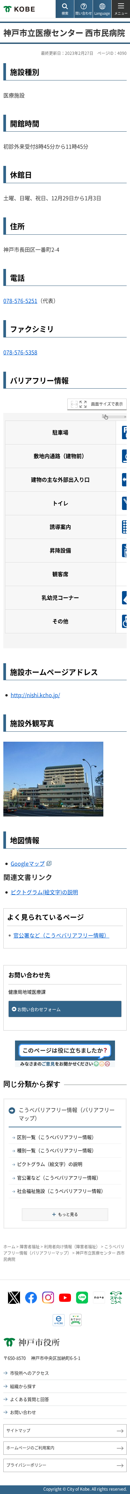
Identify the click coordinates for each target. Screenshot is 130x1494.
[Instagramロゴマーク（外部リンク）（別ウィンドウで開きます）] (48, 1298)
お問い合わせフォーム (39, 1009)
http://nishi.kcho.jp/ (35, 695)
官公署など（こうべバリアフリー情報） (59, 1177)
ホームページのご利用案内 (30, 1448)
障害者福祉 (30, 1247)
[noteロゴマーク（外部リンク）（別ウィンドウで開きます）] (99, 1298)
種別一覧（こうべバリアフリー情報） (56, 1150)
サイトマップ (18, 1430)
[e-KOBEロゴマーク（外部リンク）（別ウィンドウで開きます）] (59, 1320)
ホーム (9, 1247)
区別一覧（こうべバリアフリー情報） (56, 1137)
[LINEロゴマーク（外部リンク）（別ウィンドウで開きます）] (82, 1298)
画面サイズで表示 (107, 404)
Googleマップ (28, 863)
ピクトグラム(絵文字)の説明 (44, 892)
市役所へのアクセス (29, 1373)
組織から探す (23, 1386)
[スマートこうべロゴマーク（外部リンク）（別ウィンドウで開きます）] (116, 1298)
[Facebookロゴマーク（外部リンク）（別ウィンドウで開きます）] (31, 1298)
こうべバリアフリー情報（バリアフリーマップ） (67, 1114)
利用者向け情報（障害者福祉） (72, 1247)
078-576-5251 (20, 301)
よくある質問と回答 (29, 1399)
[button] (64, 9)
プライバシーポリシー (26, 1465)
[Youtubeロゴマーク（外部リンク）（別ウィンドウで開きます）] (65, 1298)
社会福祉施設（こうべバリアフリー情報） (61, 1190)
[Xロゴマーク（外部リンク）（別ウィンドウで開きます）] (14, 1298)
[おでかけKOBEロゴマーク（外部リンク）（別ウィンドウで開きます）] (76, 1320)
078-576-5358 (20, 352)
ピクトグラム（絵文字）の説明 (49, 1164)
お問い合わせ (23, 1412)
